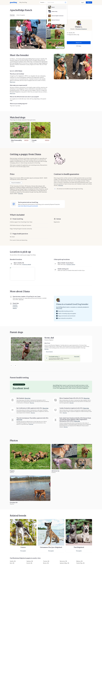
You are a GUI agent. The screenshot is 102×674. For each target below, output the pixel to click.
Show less (12, 66)
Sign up (89, 2)
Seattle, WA (13, 561)
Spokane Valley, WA (64, 563)
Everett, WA (29, 563)
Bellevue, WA (79, 561)
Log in (82, 2)
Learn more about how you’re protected (28, 206)
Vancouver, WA (63, 561)
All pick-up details (26, 264)
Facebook (15, 305)
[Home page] (13, 2)
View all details (49, 351)
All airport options (70, 264)
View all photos (60, 47)
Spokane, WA (30, 561)
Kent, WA (12, 563)
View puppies (23, 550)
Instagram (15, 306)
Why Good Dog (23, 2)
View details (76, 356)
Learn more (62, 388)
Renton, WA (46, 563)
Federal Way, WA (80, 563)
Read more (12, 82)
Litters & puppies (20, 15)
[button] (28, 34)
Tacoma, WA (46, 561)
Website (15, 308)
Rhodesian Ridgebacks (81, 29)
